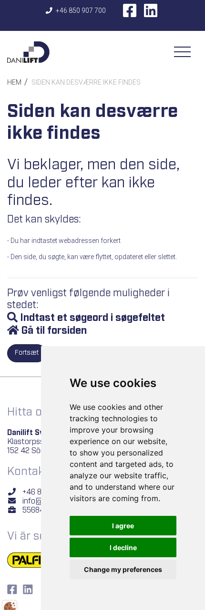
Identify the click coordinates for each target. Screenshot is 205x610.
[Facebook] (129, 13)
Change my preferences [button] (123, 569)
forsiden (67, 331)
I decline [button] (123, 547)
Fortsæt (27, 353)
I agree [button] (123, 526)
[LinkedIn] (150, 13)
